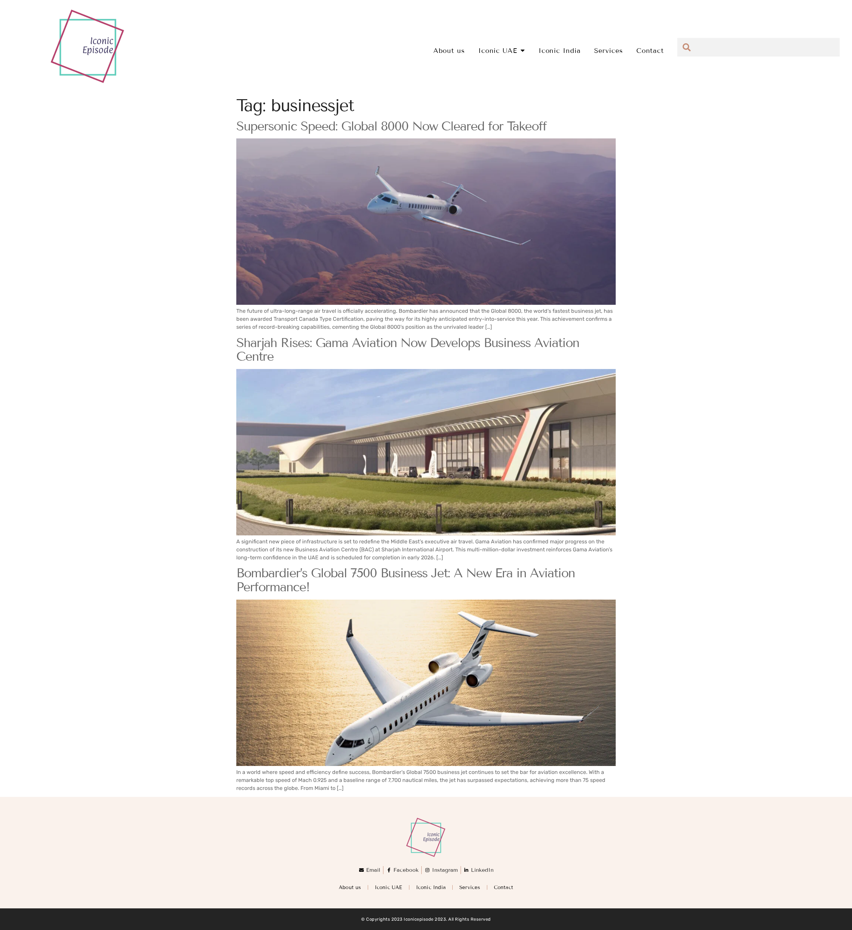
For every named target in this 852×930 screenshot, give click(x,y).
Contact (650, 51)
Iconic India (559, 51)
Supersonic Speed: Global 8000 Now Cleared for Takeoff (391, 126)
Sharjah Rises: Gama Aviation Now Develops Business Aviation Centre (407, 349)
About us (449, 51)
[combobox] (758, 47)
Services (608, 51)
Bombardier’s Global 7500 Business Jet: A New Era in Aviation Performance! (405, 580)
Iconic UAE (497, 51)
